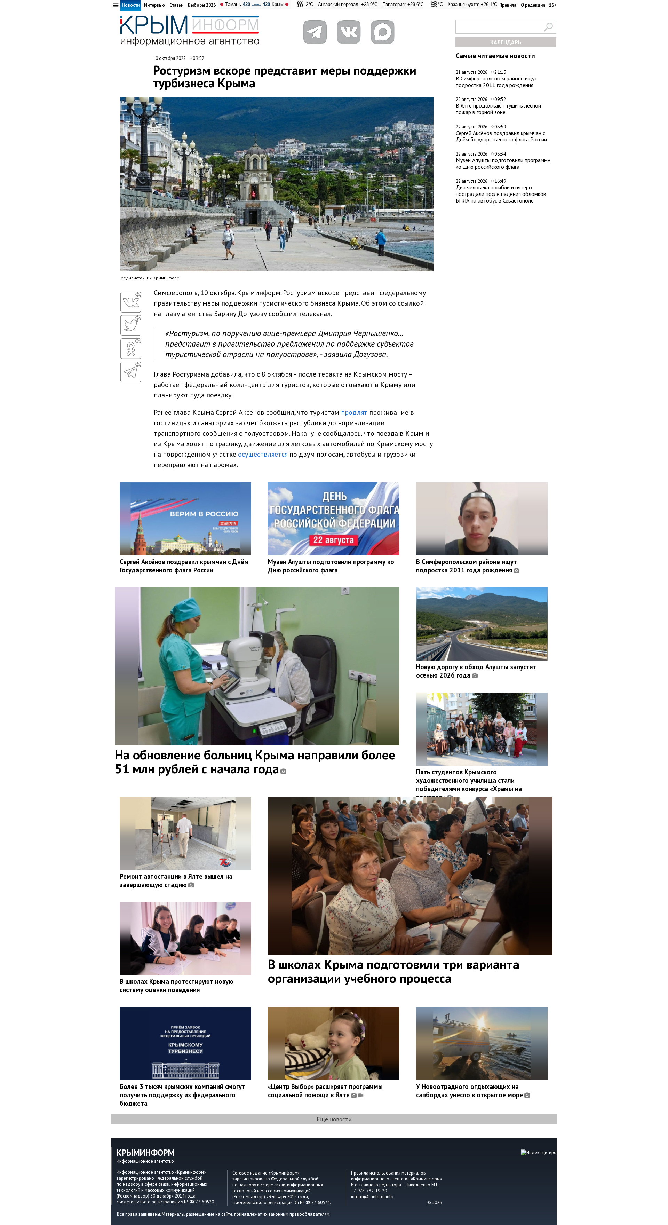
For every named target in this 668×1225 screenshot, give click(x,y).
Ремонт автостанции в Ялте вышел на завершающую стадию (176, 880)
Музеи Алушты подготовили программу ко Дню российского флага (503, 163)
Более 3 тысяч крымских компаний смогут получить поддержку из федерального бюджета (182, 1094)
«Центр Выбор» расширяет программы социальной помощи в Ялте (325, 1090)
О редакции (533, 5)
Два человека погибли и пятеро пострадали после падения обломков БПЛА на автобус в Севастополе (501, 194)
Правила (507, 5)
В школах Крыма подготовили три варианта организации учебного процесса (393, 971)
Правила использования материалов (388, 1173)
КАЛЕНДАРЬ (506, 42)
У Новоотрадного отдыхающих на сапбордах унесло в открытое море (469, 1090)
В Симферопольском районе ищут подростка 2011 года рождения (496, 81)
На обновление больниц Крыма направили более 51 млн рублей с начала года (255, 761)
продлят (354, 412)
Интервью (154, 5)
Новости (131, 5)
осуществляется (263, 454)
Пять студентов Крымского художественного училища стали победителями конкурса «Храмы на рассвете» (469, 784)
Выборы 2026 (202, 5)
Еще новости (334, 1119)
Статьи (176, 5)
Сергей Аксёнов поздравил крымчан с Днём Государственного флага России (501, 136)
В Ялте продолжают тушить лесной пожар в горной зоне (498, 109)
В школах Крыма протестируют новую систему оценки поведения (176, 985)
